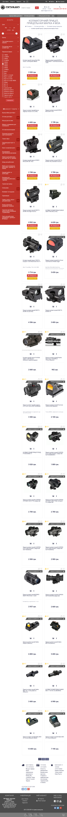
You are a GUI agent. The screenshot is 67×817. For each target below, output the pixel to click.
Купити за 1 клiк (32, 78)
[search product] (37, 7)
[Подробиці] (33, 56)
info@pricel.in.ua (47, 10)
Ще (24, 1)
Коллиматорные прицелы (54, 26)
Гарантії (18, 1)
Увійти (52, 1)
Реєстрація (60, 1)
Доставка (5, 1)
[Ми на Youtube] (60, 801)
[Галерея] (30, 56)
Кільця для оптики (44, 16)
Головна (29, 26)
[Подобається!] (41, 35)
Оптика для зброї (29, 16)
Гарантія (24, 803)
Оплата (12, 1)
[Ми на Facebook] (55, 801)
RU (46, 1)
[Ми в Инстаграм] (58, 801)
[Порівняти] (39, 35)
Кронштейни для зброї (15, 16)
